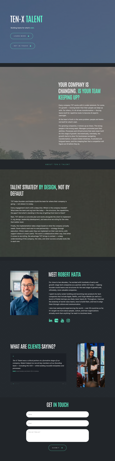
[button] (21, 36)
